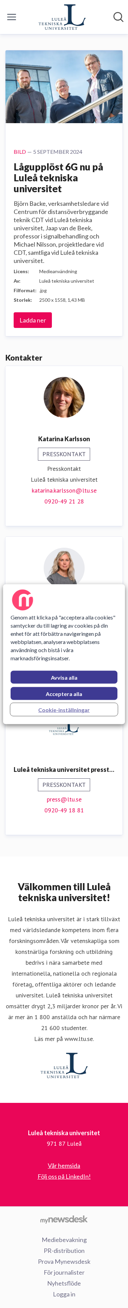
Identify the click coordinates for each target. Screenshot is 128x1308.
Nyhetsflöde (64, 1283)
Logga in (64, 1294)
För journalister (64, 1272)
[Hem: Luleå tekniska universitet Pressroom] (62, 17)
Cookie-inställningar (64, 709)
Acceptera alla (64, 693)
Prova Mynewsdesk (64, 1261)
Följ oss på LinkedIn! (64, 1176)
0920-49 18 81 (64, 810)
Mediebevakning (64, 1239)
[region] (64, 654)
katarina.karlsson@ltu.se (64, 490)
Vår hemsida (64, 1165)
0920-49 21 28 (64, 501)
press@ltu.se (64, 799)
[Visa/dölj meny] (11, 17)
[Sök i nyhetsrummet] (118, 17)
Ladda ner (32, 320)
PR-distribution (64, 1250)
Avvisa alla (64, 677)
